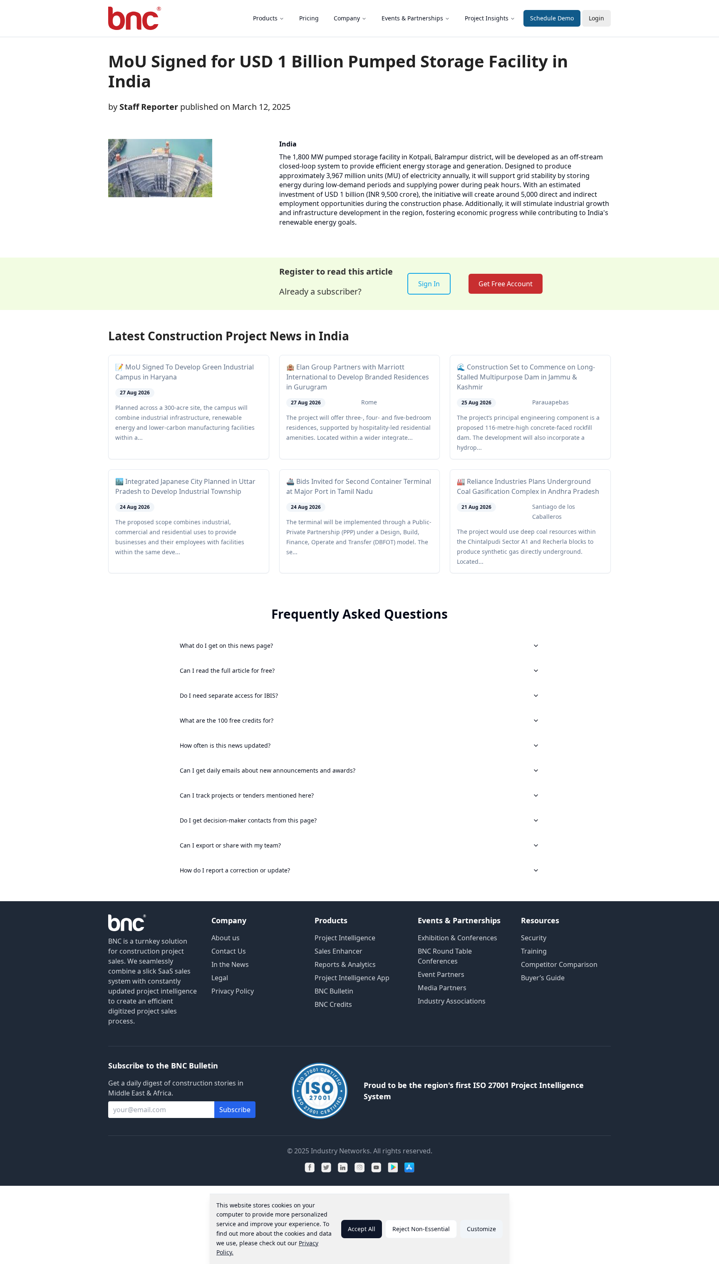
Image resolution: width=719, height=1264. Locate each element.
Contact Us (228, 951)
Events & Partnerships (412, 18)
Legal (219, 977)
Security (533, 937)
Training (534, 951)
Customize (481, 1229)
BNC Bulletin (334, 991)
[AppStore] (409, 1167)
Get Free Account (506, 283)
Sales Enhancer (338, 951)
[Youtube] (376, 1167)
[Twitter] (326, 1167)
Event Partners (441, 974)
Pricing (309, 18)
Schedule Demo (552, 18)
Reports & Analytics (345, 964)
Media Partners (442, 987)
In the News (230, 964)
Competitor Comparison (559, 964)
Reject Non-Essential (421, 1229)
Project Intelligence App (352, 977)
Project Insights (486, 18)
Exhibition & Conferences (457, 937)
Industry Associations (452, 1001)
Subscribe (234, 1109)
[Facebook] (310, 1167)
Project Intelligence (345, 937)
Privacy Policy (232, 991)
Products (265, 18)
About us (225, 937)
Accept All (361, 1229)
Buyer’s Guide (543, 977)
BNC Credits (333, 1004)
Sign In (429, 283)
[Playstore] (393, 1167)
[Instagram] (359, 1167)
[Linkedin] (343, 1167)
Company (347, 18)
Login (596, 18)
